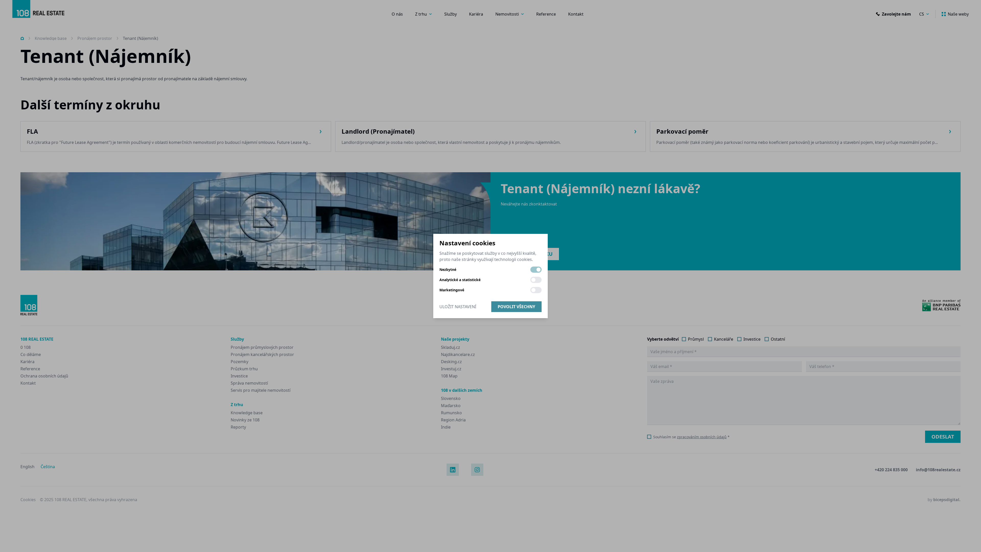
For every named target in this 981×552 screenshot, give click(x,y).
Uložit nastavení (457, 306)
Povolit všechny (516, 306)
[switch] (536, 270)
